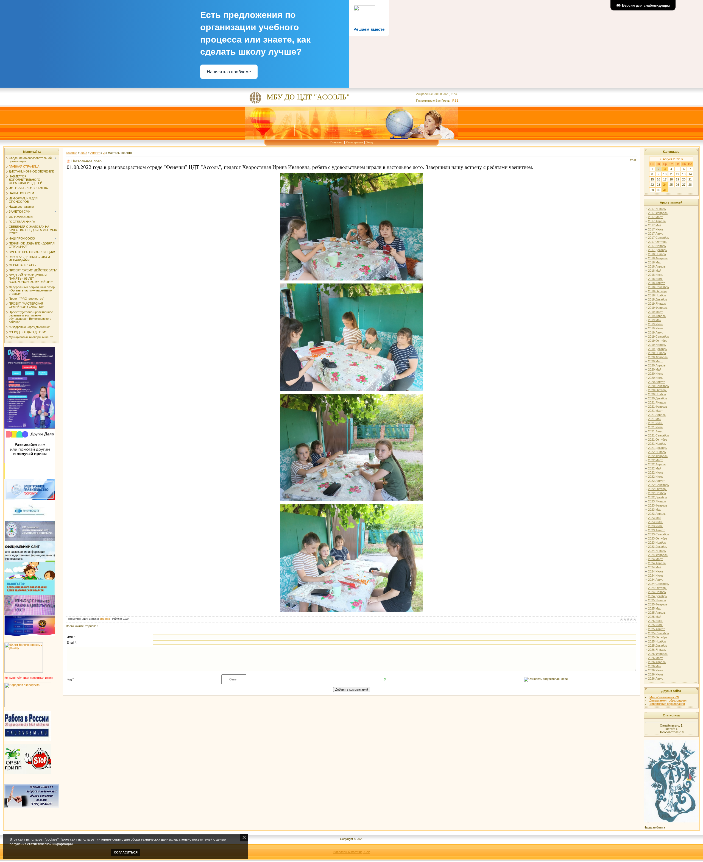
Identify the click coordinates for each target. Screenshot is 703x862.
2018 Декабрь (657, 299)
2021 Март (655, 410)
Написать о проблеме (229, 71)
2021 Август (656, 431)
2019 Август (656, 332)
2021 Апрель (657, 414)
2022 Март (655, 460)
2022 (83, 152)
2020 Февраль (658, 357)
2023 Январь (657, 501)
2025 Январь (657, 600)
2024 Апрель (657, 563)
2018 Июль (655, 278)
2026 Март (655, 658)
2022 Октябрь (657, 489)
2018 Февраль (658, 258)
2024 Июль (655, 575)
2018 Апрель (657, 266)
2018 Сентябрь (658, 287)
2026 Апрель (657, 662)
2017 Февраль (658, 213)
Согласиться (126, 852)
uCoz (366, 851)
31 (664, 189)
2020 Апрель (657, 365)
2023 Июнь (655, 522)
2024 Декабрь (657, 596)
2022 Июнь (655, 472)
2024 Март (655, 559)
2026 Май (654, 666)
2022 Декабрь (657, 497)
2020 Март (655, 361)
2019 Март (655, 311)
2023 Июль (655, 526)
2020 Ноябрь (657, 394)
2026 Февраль (658, 653)
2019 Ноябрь (657, 344)
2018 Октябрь (657, 291)
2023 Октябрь (657, 538)
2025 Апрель (657, 612)
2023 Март (655, 509)
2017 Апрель (657, 221)
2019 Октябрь (657, 340)
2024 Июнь (655, 571)
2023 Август (656, 530)
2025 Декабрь (657, 645)
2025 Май (654, 616)
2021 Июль (655, 427)
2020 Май (654, 369)
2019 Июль (655, 328)
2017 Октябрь (657, 241)
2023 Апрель (657, 513)
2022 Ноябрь (657, 493)
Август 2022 (671, 159)
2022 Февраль (658, 456)
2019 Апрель (657, 316)
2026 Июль (655, 674)
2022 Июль (655, 476)
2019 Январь (657, 303)
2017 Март (655, 217)
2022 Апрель (657, 464)
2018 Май (654, 270)
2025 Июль (655, 625)
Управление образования (667, 703)
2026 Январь (657, 649)
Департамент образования (668, 700)
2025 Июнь (655, 620)
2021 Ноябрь (657, 443)
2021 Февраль (658, 406)
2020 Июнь (655, 373)
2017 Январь (657, 208)
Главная (336, 142)
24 (664, 184)
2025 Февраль (658, 604)
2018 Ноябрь (657, 295)
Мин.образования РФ (664, 697)
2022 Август (656, 480)
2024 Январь (657, 550)
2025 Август (656, 629)
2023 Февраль (658, 505)
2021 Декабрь (657, 447)
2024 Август (656, 579)
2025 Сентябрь (658, 633)
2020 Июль (655, 377)
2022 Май (654, 468)
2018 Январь (657, 254)
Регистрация (354, 142)
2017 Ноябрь (657, 246)
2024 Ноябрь (657, 592)
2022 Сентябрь (658, 484)
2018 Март (655, 262)
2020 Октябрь (657, 390)
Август (95, 152)
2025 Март (655, 608)
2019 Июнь (655, 324)
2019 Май (654, 320)
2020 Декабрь (657, 398)
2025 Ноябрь (657, 641)
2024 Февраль (658, 555)
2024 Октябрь (657, 588)
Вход (369, 142)
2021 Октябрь (657, 439)
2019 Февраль (658, 307)
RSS (455, 100)
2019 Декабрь (657, 349)
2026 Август (656, 678)
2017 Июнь (655, 229)
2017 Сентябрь (658, 237)
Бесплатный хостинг (347, 851)
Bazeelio (105, 619)
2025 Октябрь (657, 637)
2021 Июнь (655, 423)
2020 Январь (657, 353)
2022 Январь (657, 452)
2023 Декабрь (657, 546)
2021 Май (654, 419)
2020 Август (656, 381)
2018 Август (656, 283)
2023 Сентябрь (658, 534)
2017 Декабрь (657, 250)
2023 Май (654, 517)
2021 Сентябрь (658, 435)
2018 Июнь (655, 274)
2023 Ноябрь (657, 542)
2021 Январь (657, 402)
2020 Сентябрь (658, 386)
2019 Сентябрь (658, 336)
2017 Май (654, 225)
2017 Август (656, 233)
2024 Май (654, 567)
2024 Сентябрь (658, 583)
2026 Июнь (655, 670)
